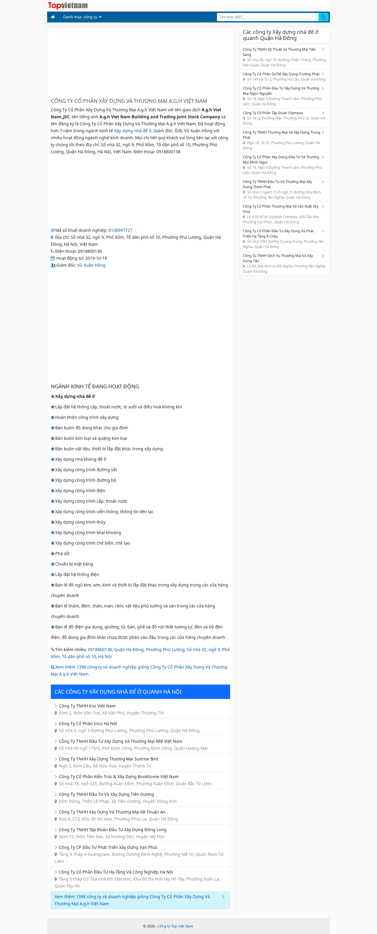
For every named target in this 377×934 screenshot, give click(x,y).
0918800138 (100, 649)
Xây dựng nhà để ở (132, 131)
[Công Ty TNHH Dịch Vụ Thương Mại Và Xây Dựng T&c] (324, 255)
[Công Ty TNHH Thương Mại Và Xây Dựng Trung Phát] (324, 132)
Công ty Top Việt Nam (175, 926)
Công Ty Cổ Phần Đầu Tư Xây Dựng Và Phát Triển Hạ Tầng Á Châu (283, 239)
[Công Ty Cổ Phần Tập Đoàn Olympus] (324, 112)
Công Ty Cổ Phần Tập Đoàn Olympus (284, 118)
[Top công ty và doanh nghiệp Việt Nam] (68, 5)
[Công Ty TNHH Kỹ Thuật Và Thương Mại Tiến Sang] (324, 49)
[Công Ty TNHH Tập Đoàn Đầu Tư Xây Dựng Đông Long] (57, 830)
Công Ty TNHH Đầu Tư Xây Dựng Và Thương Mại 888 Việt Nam (133, 744)
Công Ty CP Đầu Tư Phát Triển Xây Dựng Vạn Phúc (139, 854)
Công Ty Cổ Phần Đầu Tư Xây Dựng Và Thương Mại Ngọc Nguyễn (282, 96)
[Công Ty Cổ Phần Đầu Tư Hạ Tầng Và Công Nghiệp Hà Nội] (57, 872)
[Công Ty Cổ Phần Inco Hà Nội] (57, 723)
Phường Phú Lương (165, 649)
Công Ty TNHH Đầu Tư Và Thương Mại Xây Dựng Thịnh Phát (282, 189)
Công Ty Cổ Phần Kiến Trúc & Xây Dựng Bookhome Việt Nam (135, 780)
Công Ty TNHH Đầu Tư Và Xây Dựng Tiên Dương (118, 797)
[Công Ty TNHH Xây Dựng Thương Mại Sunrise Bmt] (57, 759)
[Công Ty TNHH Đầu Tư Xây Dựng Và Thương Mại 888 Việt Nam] (57, 741)
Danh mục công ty (80, 16)
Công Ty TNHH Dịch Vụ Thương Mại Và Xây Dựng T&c (284, 263)
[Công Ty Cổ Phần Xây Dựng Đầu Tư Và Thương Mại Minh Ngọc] (324, 157)
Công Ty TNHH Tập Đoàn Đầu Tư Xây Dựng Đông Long (112, 833)
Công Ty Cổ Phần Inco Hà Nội (129, 727)
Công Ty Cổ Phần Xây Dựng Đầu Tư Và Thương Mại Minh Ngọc (282, 165)
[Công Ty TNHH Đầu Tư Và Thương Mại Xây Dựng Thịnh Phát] (324, 181)
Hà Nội (105, 656)
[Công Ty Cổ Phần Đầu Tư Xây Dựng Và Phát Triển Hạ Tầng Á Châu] (324, 231)
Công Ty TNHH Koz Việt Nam (111, 709)
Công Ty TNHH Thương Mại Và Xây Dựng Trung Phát (281, 140)
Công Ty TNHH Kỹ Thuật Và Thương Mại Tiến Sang (284, 57)
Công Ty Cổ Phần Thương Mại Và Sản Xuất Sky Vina (281, 214)
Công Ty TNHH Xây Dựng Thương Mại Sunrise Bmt (108, 762)
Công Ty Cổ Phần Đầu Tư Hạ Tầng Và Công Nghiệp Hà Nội (137, 879)
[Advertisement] (140, 61)
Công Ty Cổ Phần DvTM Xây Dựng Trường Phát (284, 77)
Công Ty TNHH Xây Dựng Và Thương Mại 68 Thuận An (118, 815)
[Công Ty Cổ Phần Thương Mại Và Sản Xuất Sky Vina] (324, 206)
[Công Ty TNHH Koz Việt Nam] (57, 706)
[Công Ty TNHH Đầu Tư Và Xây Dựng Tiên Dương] (57, 794)
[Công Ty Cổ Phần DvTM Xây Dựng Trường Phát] (324, 74)
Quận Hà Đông (129, 649)
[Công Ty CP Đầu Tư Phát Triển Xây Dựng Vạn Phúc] (57, 847)
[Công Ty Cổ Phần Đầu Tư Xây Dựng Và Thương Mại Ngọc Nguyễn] (324, 88)
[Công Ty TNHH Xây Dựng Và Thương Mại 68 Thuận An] (57, 812)
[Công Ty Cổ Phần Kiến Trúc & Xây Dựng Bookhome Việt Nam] (57, 776)
